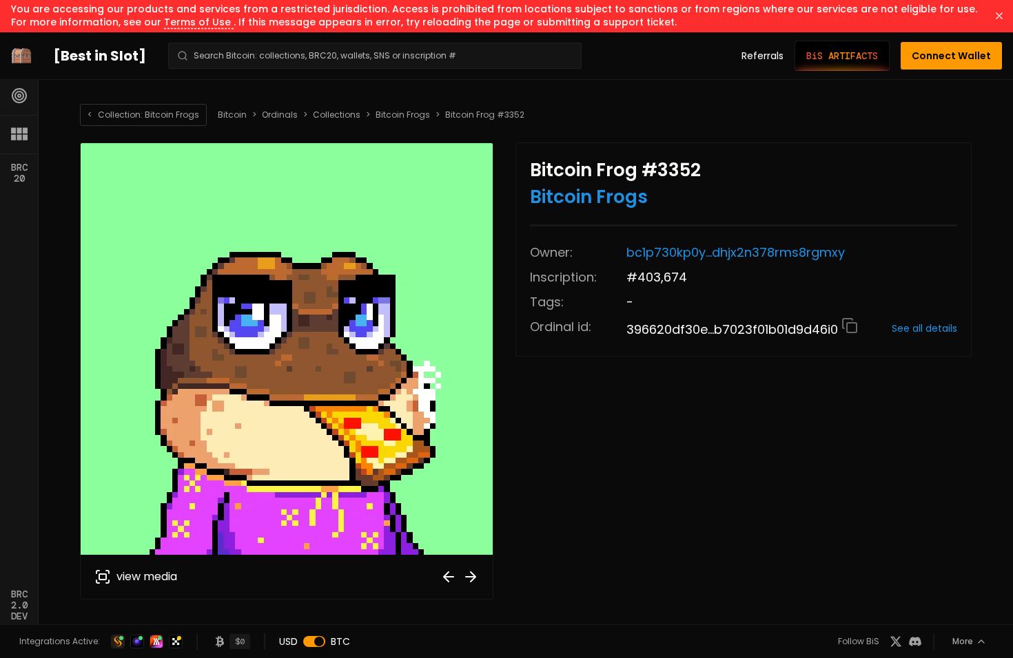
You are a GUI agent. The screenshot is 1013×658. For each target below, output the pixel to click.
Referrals (762, 56)
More (962, 641)
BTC (340, 641)
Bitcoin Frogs (403, 114)
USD (288, 641)
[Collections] (19, 134)
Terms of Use (199, 22)
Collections (336, 114)
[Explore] (19, 95)
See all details (924, 328)
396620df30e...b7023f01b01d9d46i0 (733, 329)
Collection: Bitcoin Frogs (143, 114)
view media (146, 576)
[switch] (314, 641)
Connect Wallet (951, 56)
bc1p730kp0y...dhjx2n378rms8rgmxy (735, 252)
